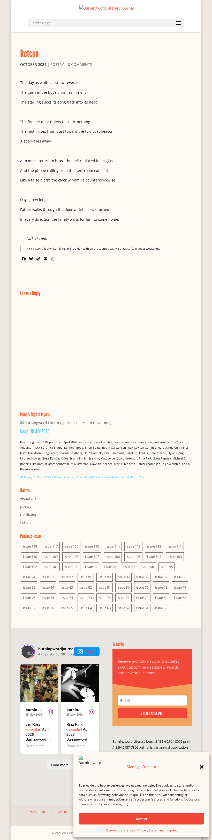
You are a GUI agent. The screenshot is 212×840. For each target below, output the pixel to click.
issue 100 (71, 566)
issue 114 (113, 546)
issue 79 (142, 587)
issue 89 (123, 577)
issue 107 (92, 556)
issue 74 (67, 597)
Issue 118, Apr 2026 (35, 431)
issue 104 (154, 556)
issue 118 (30, 546)
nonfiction (28, 514)
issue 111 (175, 546)
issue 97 (129, 566)
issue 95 (167, 566)
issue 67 (29, 608)
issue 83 (67, 587)
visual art (28, 498)
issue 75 (48, 597)
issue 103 (175, 556)
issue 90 (105, 577)
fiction (25, 522)
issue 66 (48, 608)
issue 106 (113, 556)
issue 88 (142, 577)
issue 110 (30, 556)
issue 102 (30, 566)
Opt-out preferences (120, 830)
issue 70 (142, 597)
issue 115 (92, 546)
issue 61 (142, 608)
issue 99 (91, 566)
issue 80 (123, 587)
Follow (90, 651)
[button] (201, 767)
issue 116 (71, 546)
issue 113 (133, 546)
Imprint (171, 830)
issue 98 (110, 566)
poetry (57, 64)
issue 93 (48, 577)
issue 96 (148, 566)
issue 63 (105, 608)
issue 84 (48, 587)
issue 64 (86, 608)
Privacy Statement (151, 830)
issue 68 (180, 597)
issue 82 (86, 587)
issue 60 (161, 608)
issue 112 (154, 546)
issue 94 (29, 577)
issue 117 (51, 546)
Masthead (37, 812)
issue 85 (29, 587)
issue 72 (105, 597)
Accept (141, 818)
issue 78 (161, 587)
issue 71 (123, 597)
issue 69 (161, 597)
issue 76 (29, 597)
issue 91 (86, 577)
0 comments (80, 64)
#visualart (33, 729)
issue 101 (51, 566)
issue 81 (105, 587)
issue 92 (67, 577)
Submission (61, 812)
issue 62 (123, 608)
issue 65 (67, 608)
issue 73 (86, 597)
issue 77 (180, 587)
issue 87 (161, 577)
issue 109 (51, 556)
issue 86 (180, 577)
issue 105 (133, 556)
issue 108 (71, 556)
